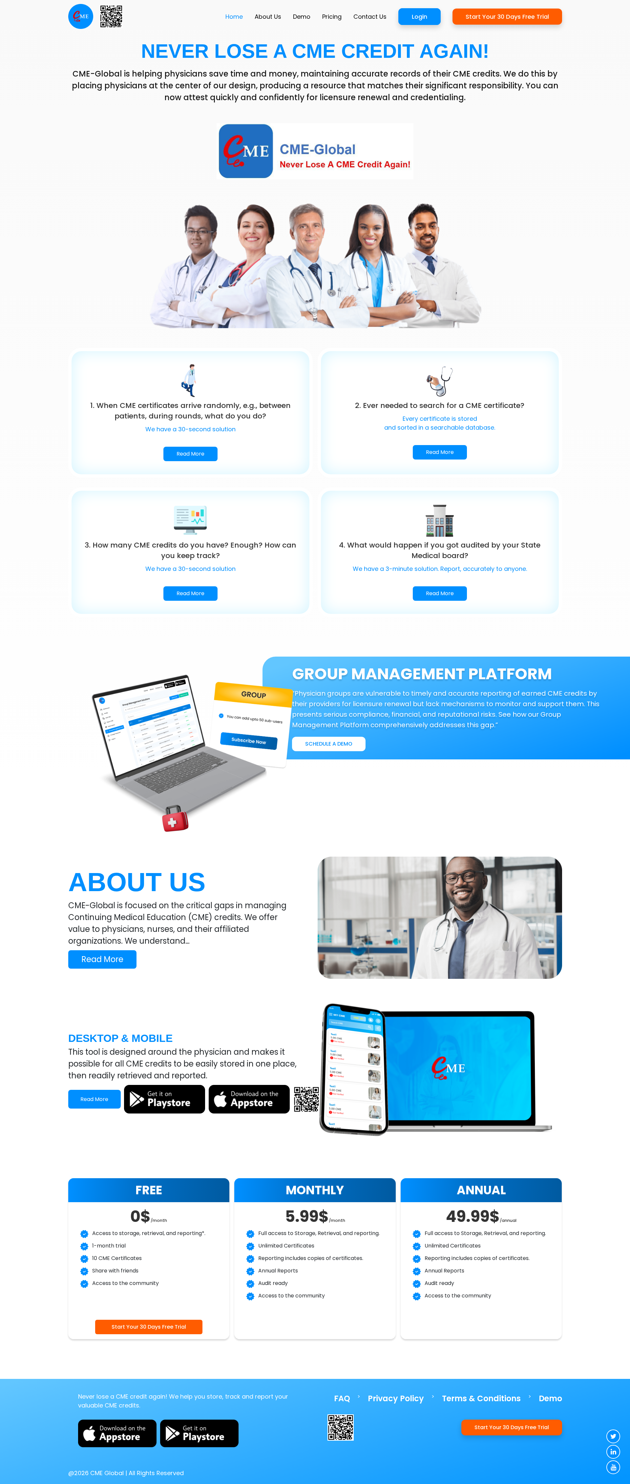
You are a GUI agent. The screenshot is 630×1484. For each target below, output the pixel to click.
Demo (301, 16)
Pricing (332, 16)
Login (419, 16)
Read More (190, 454)
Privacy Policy (396, 1398)
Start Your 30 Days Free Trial (507, 16)
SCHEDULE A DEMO (328, 744)
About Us (268, 16)
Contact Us (370, 16)
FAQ (342, 1398)
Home (234, 16)
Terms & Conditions (481, 1398)
